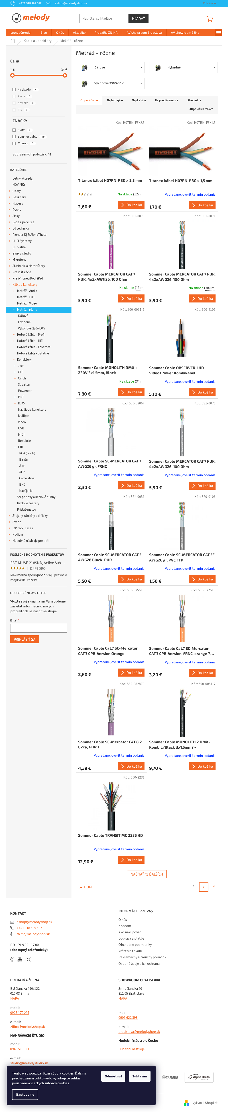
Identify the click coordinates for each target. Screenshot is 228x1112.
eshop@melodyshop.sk (34, 921)
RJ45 (21, 403)
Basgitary (19, 197)
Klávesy (17, 203)
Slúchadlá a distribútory (28, 266)
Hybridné (24, 322)
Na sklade (27, 89)
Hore (88, 887)
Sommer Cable (31, 137)
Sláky (16, 216)
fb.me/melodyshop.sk (33, 934)
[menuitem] (21, 32)
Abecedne (194, 100)
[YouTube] (21, 959)
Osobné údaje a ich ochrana (139, 963)
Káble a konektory (24, 284)
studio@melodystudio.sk (29, 1063)
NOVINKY (18, 184)
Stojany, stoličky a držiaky (30, 516)
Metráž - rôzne (27, 309)
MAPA (14, 998)
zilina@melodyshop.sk (27, 1026)
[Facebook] (13, 959)
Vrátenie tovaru (130, 950)
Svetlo (16, 522)
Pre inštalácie (21, 272)
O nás (122, 919)
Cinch (22, 378)
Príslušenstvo (26, 509)
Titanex (26, 143)
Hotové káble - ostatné (33, 353)
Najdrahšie (139, 100)
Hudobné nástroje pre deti (30, 540)
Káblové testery (28, 503)
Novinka (25, 103)
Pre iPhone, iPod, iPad (27, 278)
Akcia (24, 96)
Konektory (24, 359)
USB (21, 428)
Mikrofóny (19, 259)
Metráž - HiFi (26, 297)
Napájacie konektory (32, 409)
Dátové (23, 316)
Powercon (25, 391)
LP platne (19, 247)
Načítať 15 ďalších (147, 874)
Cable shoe (27, 478)
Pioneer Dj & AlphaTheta (29, 234)
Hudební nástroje (131, 1049)
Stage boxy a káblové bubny (36, 497)
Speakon (24, 384)
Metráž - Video (27, 303)
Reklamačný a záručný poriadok (142, 957)
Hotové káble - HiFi (30, 341)
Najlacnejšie (115, 100)
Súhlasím (139, 1076)
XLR (21, 372)
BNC (21, 397)
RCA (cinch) (27, 453)
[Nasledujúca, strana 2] (203, 887)
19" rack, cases (22, 528)
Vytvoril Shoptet (205, 1102)
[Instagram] (28, 959)
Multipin (23, 416)
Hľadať (138, 18)
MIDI (21, 434)
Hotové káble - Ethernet (34, 347)
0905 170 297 (19, 1012)
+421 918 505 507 (29, 928)
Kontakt (124, 926)
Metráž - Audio (27, 291)
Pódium (17, 534)
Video (22, 422)
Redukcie (24, 441)
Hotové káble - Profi (31, 334)
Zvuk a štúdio (21, 253)
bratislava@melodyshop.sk (139, 1031)
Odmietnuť (113, 1076)
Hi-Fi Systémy (22, 241)
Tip (22, 110)
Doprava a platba (131, 938)
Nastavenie (25, 1094)
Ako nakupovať (129, 932)
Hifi (20, 447)
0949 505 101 (19, 1049)
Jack (21, 366)
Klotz (24, 130)
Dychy (16, 209)
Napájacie (26, 491)
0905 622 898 (128, 1017)
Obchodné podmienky (135, 944)
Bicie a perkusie (23, 222)
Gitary (16, 191)
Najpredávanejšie (166, 100)
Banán (23, 459)
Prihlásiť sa (24, 639)
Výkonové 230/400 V (31, 328)
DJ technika (20, 228)
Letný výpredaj (22, 178)
